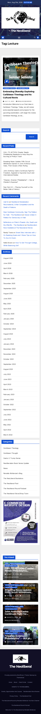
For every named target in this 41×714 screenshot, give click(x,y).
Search (6, 130)
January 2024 (8, 344)
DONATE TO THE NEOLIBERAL (20, 687)
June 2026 (7, 263)
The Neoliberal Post (23, 88)
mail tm (6, 202)
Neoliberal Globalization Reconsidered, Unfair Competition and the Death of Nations (18, 204)
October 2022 (8, 404)
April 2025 (7, 309)
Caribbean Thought (10, 453)
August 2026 (8, 258)
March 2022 (7, 435)
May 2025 (7, 304)
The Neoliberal (20, 31)
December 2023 (9, 349)
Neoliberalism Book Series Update (16, 463)
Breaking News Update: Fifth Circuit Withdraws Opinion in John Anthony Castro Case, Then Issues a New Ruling (19, 164)
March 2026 (7, 273)
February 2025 (8, 314)
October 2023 (8, 359)
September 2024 (9, 329)
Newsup (32, 675)
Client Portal (22, 682)
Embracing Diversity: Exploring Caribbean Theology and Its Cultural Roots (18, 94)
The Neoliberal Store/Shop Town (15, 493)
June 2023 (7, 379)
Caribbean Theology (9, 88)
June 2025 (7, 299)
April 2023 (7, 384)
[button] (34, 37)
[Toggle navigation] (19, 37)
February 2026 (8, 278)
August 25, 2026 (13, 574)
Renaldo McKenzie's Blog (12, 473)
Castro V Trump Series (11, 458)
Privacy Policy (14, 696)
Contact (30, 682)
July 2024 (7, 339)
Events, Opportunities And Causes (12, 691)
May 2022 (7, 425)
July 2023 (7, 374)
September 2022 (9, 410)
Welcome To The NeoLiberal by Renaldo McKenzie (20, 710)
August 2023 (8, 369)
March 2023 (7, 389)
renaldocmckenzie (24, 101)
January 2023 (8, 399)
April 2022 (7, 430)
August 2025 (8, 294)
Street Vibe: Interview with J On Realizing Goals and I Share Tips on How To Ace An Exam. (19, 235)
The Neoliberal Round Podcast (14, 488)
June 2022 (7, 420)
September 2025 (9, 288)
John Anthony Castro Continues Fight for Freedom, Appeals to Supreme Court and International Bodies (18, 173)
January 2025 (8, 319)
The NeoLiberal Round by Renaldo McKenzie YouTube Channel (20, 700)
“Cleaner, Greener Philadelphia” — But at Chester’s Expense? (17, 638)
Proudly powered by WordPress (14, 675)
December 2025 (9, 283)
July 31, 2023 (10, 101)
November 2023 (9, 354)
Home (10, 682)
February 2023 (8, 394)
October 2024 (8, 324)
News (5, 468)
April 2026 (7, 268)
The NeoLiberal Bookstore (13, 478)
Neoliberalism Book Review (31, 691)
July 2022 (7, 415)
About (15, 682)
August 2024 (8, 334)
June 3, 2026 (11, 642)
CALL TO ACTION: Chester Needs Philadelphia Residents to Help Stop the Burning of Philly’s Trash (18, 154)
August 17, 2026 (13, 595)
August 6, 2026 (12, 617)
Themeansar (20, 677)
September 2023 (9, 364)
